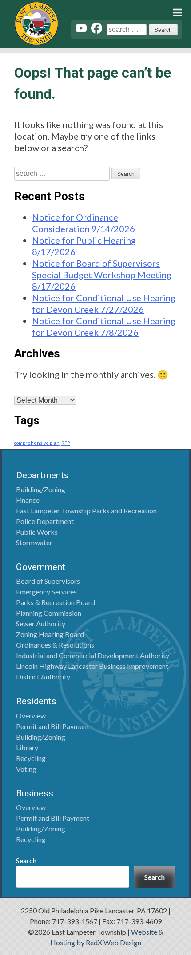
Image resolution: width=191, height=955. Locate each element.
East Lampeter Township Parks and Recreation (86, 510)
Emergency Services (46, 591)
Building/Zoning (40, 489)
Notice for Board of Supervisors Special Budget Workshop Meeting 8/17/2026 (101, 274)
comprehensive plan (37, 443)
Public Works (37, 532)
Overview (31, 715)
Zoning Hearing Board (50, 634)
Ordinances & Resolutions (55, 645)
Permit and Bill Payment (52, 726)
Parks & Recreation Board (55, 602)
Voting (26, 769)
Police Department (45, 521)
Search (26, 860)
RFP (65, 443)
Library (27, 747)
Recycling (31, 758)
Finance (28, 500)
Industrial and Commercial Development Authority (92, 655)
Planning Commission (48, 613)
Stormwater (34, 542)
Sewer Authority (40, 623)
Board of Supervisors (48, 581)
